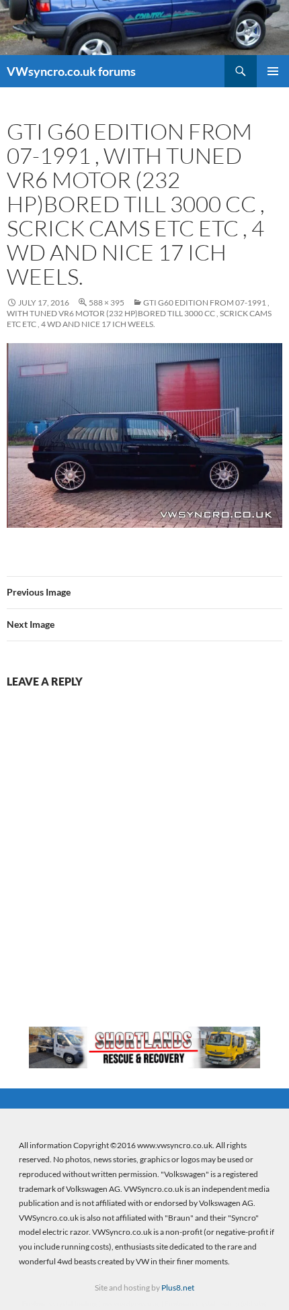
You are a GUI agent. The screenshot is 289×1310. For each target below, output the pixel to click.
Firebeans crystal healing (59, 1303)
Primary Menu (273, 71)
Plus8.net (177, 1287)
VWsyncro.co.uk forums (71, 71)
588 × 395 (106, 302)
